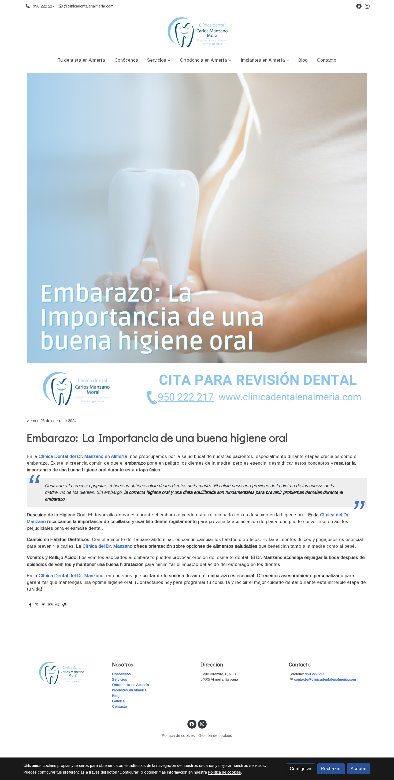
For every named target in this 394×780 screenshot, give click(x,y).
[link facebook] (359, 6)
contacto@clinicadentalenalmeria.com (325, 679)
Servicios (119, 679)
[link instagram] (367, 6)
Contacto (119, 706)
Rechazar (331, 768)
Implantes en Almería (129, 690)
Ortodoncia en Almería (130, 685)
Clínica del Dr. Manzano (107, 546)
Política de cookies (178, 735)
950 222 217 (314, 674)
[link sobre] (64, 673)
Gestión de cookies (215, 735)
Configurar (300, 768)
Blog (116, 696)
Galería (118, 701)
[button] (159, 60)
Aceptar (359, 768)
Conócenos (121, 674)
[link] (197, 32)
